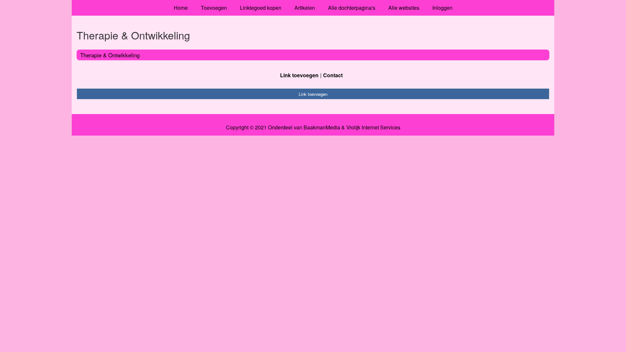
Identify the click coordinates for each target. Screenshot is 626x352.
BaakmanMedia (322, 127)
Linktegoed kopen (260, 7)
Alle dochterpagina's (351, 7)
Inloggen (442, 7)
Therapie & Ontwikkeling (110, 55)
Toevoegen (214, 7)
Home (181, 7)
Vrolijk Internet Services (373, 127)
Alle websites (403, 7)
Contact (333, 75)
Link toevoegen (299, 75)
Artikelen (304, 7)
